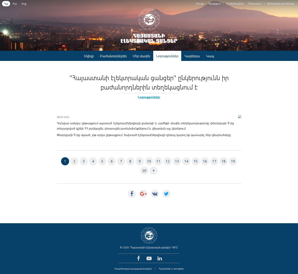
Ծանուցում (255, 3)
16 (205, 161)
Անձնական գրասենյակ (280, 3)
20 (144, 170)
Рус (15, 3)
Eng (24, 3)
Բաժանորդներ (235, 3)
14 (186, 161)
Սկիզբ (89, 56)
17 (214, 161)
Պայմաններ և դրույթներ (171, 268)
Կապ (210, 56)
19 (233, 161)
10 (149, 161)
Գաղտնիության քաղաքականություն (133, 268)
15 (196, 161)
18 (224, 161)
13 (177, 161)
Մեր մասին (141, 56)
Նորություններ (167, 56)
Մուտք (200, 3)
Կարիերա (192, 56)
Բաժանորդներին (113, 56)
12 (168, 161)
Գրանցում (214, 3)
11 (158, 161)
